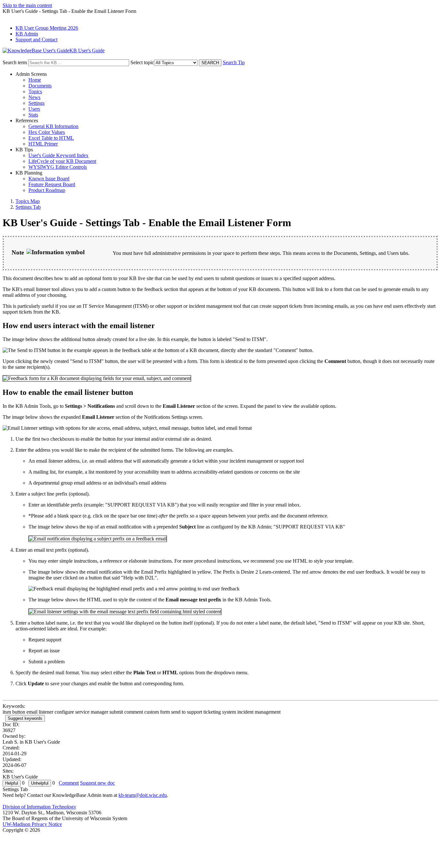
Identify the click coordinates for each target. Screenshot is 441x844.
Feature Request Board (51, 184)
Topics (35, 91)
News (34, 97)
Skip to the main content (27, 5)
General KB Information (53, 126)
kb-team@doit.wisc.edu (142, 795)
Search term (15, 62)
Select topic (142, 62)
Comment (69, 783)
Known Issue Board (48, 178)
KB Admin (26, 33)
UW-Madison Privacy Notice (32, 824)
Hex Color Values (46, 132)
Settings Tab (28, 207)
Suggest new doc (97, 783)
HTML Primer (43, 143)
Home (34, 80)
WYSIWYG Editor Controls (57, 167)
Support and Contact (36, 39)
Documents (40, 85)
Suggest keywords (25, 718)
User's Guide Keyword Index (58, 155)
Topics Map (27, 201)
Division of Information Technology (39, 806)
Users (34, 109)
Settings (36, 103)
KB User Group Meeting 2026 (46, 28)
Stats (33, 114)
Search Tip (234, 62)
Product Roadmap (46, 190)
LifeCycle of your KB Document (62, 161)
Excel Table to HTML (51, 138)
